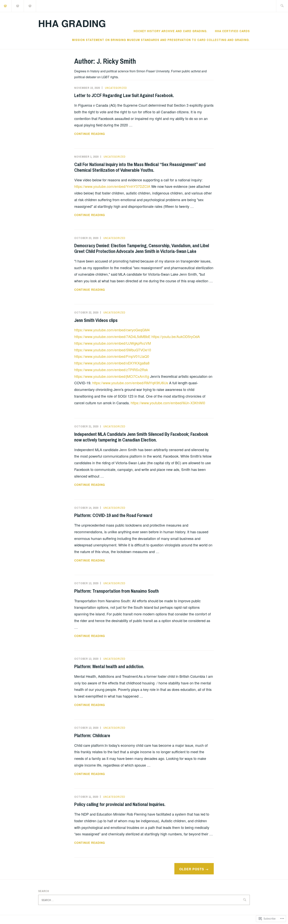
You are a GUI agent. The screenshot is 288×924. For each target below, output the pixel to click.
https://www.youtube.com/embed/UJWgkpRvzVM (112, 343)
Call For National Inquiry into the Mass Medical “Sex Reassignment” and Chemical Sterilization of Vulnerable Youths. (140, 167)
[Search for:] (282, 6)
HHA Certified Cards (232, 31)
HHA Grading (72, 23)
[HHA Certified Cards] (18, 5)
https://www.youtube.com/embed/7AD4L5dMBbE (112, 336)
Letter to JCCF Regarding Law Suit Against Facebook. (124, 95)
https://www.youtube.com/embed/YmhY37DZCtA (112, 186)
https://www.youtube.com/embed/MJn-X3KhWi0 (168, 402)
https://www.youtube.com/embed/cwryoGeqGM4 (112, 329)
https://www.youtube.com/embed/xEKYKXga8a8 (111, 362)
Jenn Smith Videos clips (96, 320)
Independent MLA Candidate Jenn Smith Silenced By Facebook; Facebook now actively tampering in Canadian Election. (141, 437)
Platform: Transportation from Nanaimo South (116, 591)
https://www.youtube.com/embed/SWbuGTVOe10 (112, 349)
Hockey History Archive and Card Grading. (170, 31)
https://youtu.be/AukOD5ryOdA (175, 336)
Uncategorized (116, 88)
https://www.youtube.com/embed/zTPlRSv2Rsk (111, 369)
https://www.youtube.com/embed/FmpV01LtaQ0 (111, 356)
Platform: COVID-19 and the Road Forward (113, 515)
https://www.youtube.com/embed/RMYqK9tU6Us (130, 382)
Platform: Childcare (92, 735)
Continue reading (89, 134)
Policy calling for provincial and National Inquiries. (119, 804)
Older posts (191, 869)
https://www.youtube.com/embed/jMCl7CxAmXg (111, 376)
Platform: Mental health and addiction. (109, 666)
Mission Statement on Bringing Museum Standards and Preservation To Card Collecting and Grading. (161, 40)
